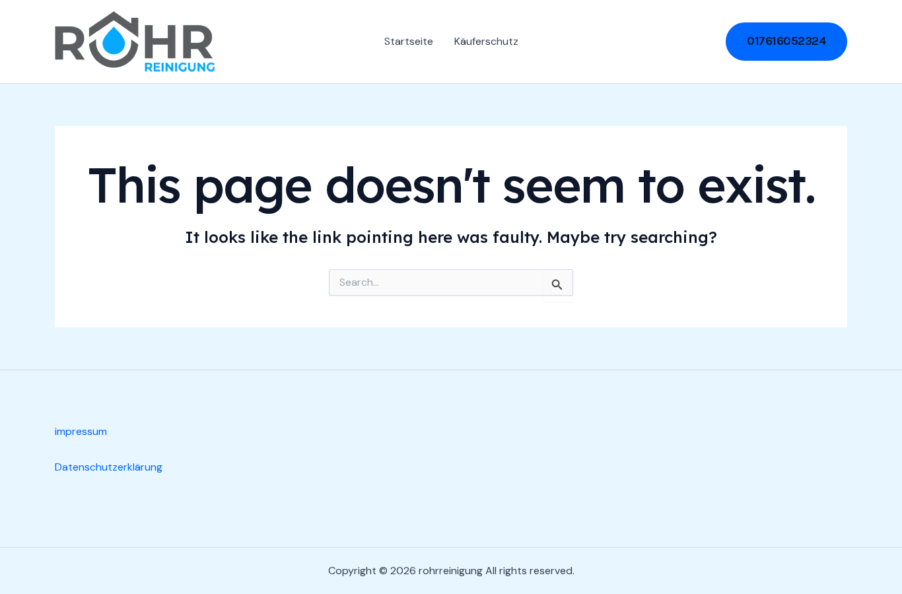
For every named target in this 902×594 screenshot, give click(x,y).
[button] (786, 41)
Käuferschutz (486, 41)
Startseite (408, 41)
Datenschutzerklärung (108, 467)
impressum (81, 431)
